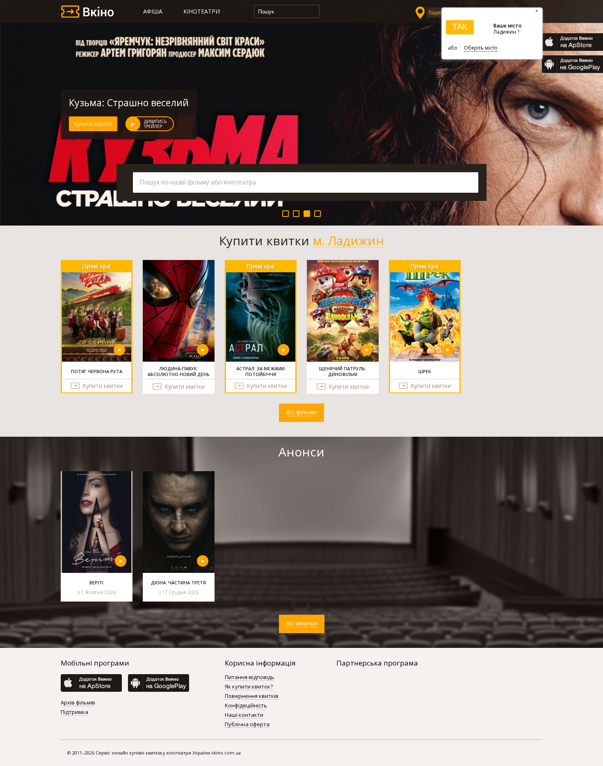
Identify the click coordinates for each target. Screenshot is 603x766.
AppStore (572, 42)
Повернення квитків (252, 696)
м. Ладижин (348, 240)
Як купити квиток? (249, 687)
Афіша (152, 11)
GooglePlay (572, 64)
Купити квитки (93, 124)
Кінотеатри (201, 11)
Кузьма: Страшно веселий (129, 102)
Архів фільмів (78, 703)
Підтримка (74, 712)
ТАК (459, 26)
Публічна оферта (247, 724)
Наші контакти (244, 715)
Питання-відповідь (249, 677)
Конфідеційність (246, 705)
